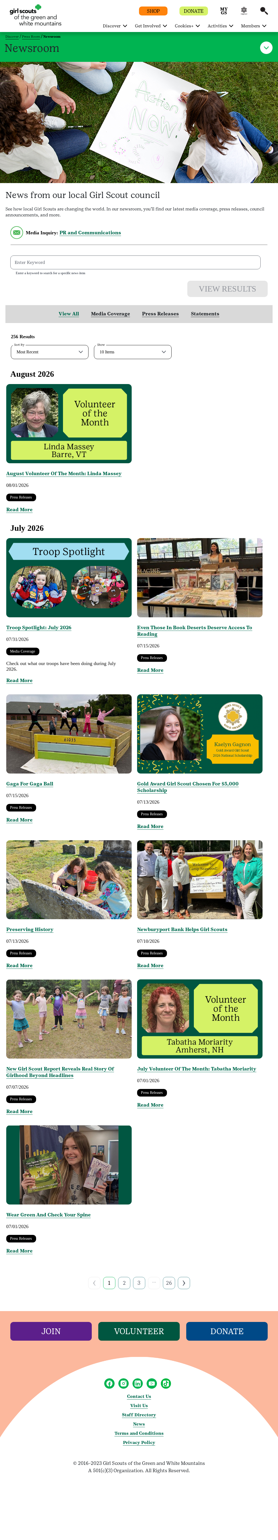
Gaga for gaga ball (29, 784)
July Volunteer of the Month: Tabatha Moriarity (196, 1069)
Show (101, 345)
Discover (12, 37)
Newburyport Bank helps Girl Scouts (182, 929)
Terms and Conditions (139, 1433)
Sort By (19, 345)
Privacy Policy (139, 1442)
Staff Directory (139, 1414)
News (139, 1424)
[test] (16, 237)
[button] (224, 13)
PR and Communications (90, 232)
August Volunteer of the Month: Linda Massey (64, 473)
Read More (19, 509)
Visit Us (139, 1405)
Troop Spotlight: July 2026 (38, 627)
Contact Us (139, 1396)
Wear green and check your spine (48, 1215)
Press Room (31, 37)
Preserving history (29, 929)
